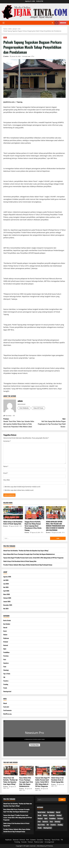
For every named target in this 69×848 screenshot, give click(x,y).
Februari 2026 (7, 598)
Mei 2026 (5, 587)
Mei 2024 (5, 609)
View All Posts (38, 408)
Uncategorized (7, 691)
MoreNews (40, 846)
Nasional (12, 517)
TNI (4, 677)
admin (7, 56)
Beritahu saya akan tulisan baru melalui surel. (19, 490)
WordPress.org (7, 714)
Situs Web (6, 480)
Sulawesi (33, 840)
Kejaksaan (6, 638)
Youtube (24, 842)
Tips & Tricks (6, 674)
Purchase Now (34, 745)
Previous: (18, 423)
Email (5, 473)
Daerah (7, 517)
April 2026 (6, 591)
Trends (5, 688)
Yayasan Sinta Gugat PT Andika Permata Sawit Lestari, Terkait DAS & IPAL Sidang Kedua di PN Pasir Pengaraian (33, 558)
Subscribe (63, 23)
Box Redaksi (6, 624)
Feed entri (6, 707)
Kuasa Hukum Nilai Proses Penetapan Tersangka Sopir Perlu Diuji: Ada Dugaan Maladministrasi (29, 554)
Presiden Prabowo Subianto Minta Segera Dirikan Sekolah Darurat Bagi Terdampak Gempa (27, 565)
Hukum (55, 515)
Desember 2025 (7, 605)
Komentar (7, 441)
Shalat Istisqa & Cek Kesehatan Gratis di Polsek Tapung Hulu (12, 522)
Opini (4, 649)
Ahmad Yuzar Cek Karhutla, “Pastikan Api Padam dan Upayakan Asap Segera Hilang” (26, 551)
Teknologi (6, 670)
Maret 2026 (6, 594)
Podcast (30, 842)
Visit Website (24, 408)
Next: (52, 423)
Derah (5, 631)
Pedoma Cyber (38, 842)
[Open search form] (52, 22)
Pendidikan (51, 517)
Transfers (5, 681)
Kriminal (5, 642)
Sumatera (6, 663)
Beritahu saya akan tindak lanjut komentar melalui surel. (22, 487)
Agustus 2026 (7, 577)
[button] (3, 23)
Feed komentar (7, 710)
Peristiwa (28, 517)
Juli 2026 (5, 580)
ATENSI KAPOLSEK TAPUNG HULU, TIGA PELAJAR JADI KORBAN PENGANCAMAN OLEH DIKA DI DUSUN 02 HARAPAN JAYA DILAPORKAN (55, 525)
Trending (5, 684)
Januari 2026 (6, 601)
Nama (5, 466)
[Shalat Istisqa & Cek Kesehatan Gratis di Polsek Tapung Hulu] (13, 512)
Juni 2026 (6, 584)
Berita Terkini (7, 620)
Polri (5, 37)
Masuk (5, 703)
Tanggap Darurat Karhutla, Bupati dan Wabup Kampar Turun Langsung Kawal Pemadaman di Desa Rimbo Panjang (33, 525)
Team (4, 667)
